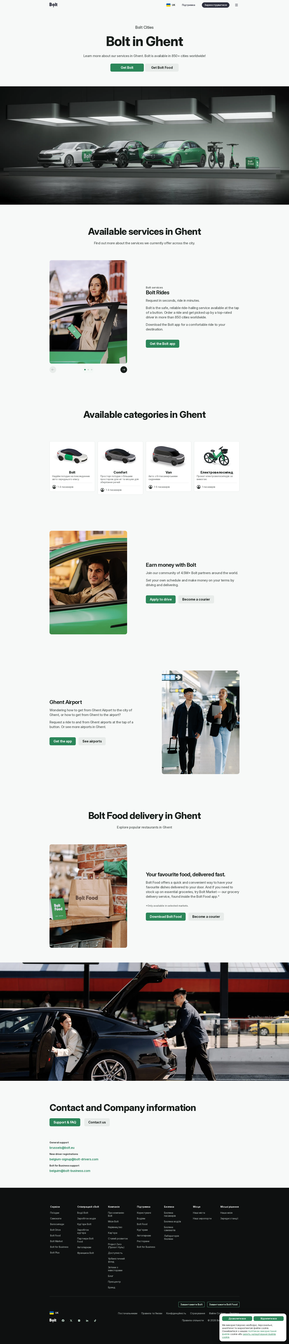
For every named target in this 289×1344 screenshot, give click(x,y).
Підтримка (188, 5)
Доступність (115, 1252)
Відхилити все (269, 1318)
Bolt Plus (55, 1252)
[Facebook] (63, 1320)
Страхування (197, 1313)
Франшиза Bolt (85, 1252)
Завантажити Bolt (191, 1304)
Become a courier (196, 599)
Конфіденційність (176, 1313)
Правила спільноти (193, 1320)
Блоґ (110, 1276)
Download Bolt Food (166, 917)
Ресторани (143, 1241)
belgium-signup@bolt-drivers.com (74, 1159)
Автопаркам (84, 1247)
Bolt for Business (59, 1246)
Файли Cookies (217, 1313)
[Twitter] (71, 1320)
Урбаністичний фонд (116, 1260)
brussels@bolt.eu (62, 1147)
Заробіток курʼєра (83, 1231)
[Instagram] (79, 1320)
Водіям (141, 1218)
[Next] (123, 369)
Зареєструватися (216, 5)
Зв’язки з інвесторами (115, 1269)
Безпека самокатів (169, 1229)
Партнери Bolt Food (85, 1240)
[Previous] (53, 369)
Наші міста (199, 1212)
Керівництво (115, 1227)
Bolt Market (56, 1241)
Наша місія (226, 1212)
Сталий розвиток (118, 1238)
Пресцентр (114, 1281)
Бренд (111, 1287)
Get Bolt (127, 68)
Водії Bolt (82, 1212)
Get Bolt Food (162, 68)
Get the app (63, 741)
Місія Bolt (113, 1221)
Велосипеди (57, 1224)
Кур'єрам (142, 1229)
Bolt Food (55, 1235)
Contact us (97, 1122)
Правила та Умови (151, 1313)
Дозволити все (237, 1318)
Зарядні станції (229, 1218)
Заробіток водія (86, 1218)
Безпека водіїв (172, 1221)
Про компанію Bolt (116, 1214)
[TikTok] (95, 1320)
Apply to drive (161, 599)
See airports (92, 741)
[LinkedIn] (87, 1320)
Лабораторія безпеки (171, 1237)
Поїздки (54, 1212)
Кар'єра (112, 1232)
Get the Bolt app (162, 344)
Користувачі (144, 1212)
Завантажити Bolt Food (223, 1304)
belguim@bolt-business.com (70, 1170)
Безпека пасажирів (170, 1214)
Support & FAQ (65, 1122)
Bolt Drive (55, 1229)
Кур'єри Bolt (84, 1224)
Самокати (55, 1218)
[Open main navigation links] (236, 5)
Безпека (234, 1313)
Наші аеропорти (202, 1218)
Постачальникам (127, 1313)
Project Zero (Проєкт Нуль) (116, 1246)
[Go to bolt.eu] (53, 5)
